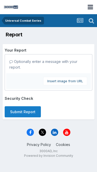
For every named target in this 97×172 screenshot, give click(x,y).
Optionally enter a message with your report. (43, 64)
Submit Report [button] (22, 112)
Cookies (63, 144)
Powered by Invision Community (48, 156)
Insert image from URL (65, 81)
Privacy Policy (39, 144)
